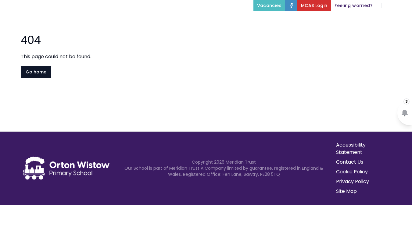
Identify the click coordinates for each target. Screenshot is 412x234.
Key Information (214, 19)
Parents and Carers (334, 19)
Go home (36, 72)
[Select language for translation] (402, 5)
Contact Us (349, 161)
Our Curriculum (272, 19)
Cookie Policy (352, 171)
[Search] (389, 5)
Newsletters (393, 19)
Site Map (346, 191)
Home (133, 19)
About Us (163, 19)
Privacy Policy (352, 181)
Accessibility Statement (351, 148)
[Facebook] (291, 5)
